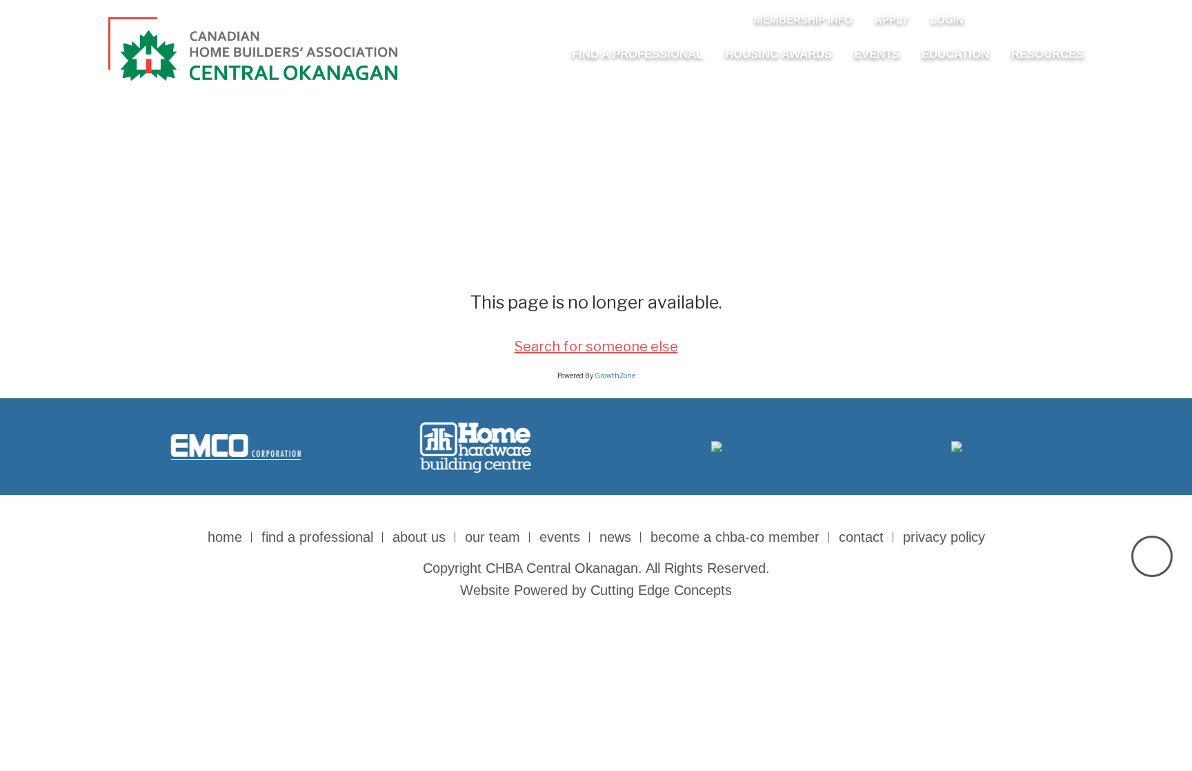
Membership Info (803, 20)
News (615, 537)
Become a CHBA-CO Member (735, 537)
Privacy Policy (944, 537)
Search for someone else (596, 346)
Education (955, 54)
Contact (861, 537)
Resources (1047, 54)
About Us (419, 537)
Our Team (492, 537)
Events (877, 54)
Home (225, 537)
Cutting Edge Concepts (661, 590)
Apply (891, 20)
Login (947, 20)
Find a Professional (637, 54)
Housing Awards (778, 54)
